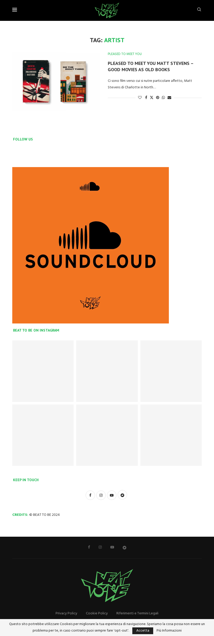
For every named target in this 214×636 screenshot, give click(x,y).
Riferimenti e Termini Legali (137, 613)
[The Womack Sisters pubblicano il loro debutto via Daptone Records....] (43, 435)
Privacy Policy (66, 613)
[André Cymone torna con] (107, 435)
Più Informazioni (169, 631)
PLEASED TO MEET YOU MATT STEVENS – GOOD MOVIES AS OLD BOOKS (150, 66)
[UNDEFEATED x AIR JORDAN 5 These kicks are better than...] (43, 371)
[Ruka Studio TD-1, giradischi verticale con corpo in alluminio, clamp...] (171, 435)
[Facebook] (89, 547)
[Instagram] (100, 547)
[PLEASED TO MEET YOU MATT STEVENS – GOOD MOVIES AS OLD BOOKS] (56, 81)
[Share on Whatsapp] (163, 98)
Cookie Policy (97, 613)
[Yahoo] (124, 547)
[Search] (199, 11)
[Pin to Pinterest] (157, 98)
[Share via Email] (169, 98)
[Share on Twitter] (151, 98)
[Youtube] (112, 547)
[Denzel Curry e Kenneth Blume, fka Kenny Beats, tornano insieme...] (171, 371)
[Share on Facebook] (146, 98)
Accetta (142, 631)
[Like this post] (140, 98)
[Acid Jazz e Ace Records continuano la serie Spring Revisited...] (107, 371)
